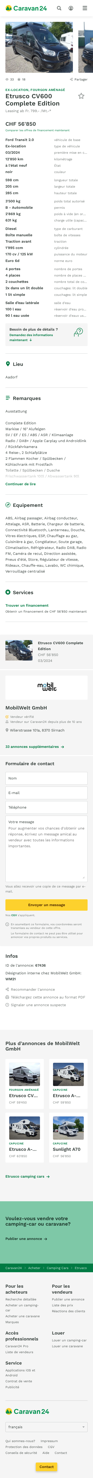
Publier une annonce (23, 1239)
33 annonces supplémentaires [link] (32, 746)
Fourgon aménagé (47, 90)
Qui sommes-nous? (20, 1441)
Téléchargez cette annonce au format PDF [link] (48, 997)
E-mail (14, 793)
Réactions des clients (68, 1311)
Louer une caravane (67, 1346)
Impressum (49, 1441)
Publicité (12, 1387)
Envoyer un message (46, 905)
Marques (12, 1322)
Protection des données (23, 1447)
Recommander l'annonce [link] (33, 989)
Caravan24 (13, 1268)
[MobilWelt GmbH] (46, 687)
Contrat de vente (18, 1381)
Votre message (21, 822)
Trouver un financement (27, 605)
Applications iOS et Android (20, 1372)
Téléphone (17, 807)
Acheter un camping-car (22, 1307)
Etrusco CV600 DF (29, 1095)
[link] (24, 1084)
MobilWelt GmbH (26, 708)
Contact (47, 1467)
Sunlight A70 (67, 1149)
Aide (45, 1453)
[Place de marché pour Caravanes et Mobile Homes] (26, 8)
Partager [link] (81, 79)
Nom (12, 778)
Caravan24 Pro (16, 1346)
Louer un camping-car (69, 1340)
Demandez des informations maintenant (31, 337)
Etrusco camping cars (24, 1176)
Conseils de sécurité (21, 1453)
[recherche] (60, 8)
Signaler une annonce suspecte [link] (38, 1005)
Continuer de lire (20, 484)
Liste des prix (62, 1305)
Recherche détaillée (20, 1299)
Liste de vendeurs (19, 1352)
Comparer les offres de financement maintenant (37, 130)
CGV (14, 915)
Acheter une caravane (22, 1316)
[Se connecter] (72, 7)
